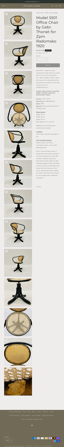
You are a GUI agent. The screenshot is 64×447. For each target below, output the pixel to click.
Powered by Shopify (19, 446)
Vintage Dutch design (48, 415)
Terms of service (37, 446)
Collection (45, 411)
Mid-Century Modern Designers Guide (32, 419)
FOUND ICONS (11, 446)
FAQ (29, 411)
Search (52, 411)
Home (24, 411)
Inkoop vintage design (15, 411)
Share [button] (39, 186)
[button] (3, 6)
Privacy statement (26, 415)
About (33, 411)
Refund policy (29, 446)
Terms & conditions (14, 415)
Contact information (47, 446)
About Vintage (36, 415)
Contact (39, 411)
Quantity (38, 55)
